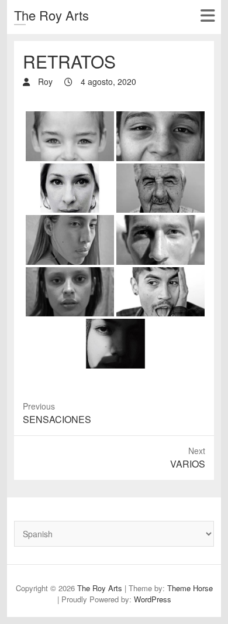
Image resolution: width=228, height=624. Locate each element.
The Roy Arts (51, 15)
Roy (44, 81)
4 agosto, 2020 (107, 81)
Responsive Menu (207, 15)
